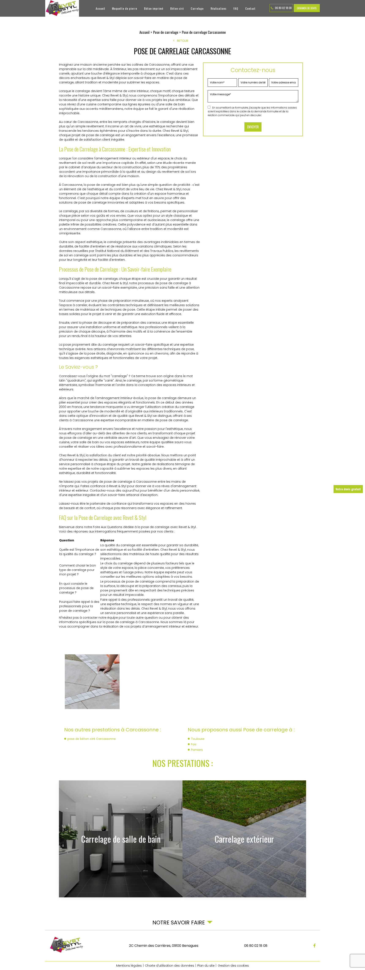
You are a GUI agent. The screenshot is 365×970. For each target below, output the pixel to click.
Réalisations (218, 8)
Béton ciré (177, 8)
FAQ (235, 8)
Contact (250, 8)
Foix (193, 744)
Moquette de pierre (124, 8)
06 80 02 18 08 (283, 8)
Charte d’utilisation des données (169, 965)
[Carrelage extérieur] (244, 838)
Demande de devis (307, 8)
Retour (182, 41)
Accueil (100, 8)
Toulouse (197, 739)
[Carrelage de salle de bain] (120, 838)
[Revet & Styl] (62, 8)
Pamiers (197, 750)
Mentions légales (129, 965)
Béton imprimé (153, 8)
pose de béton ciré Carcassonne (91, 739)
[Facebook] (314, 946)
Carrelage (197, 8)
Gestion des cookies (233, 965)
